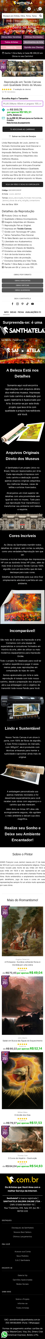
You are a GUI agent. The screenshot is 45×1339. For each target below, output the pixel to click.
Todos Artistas (11, 42)
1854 (16, 204)
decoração (18, 198)
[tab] (6, 312)
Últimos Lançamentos (22, 1236)
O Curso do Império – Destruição (22, 1158)
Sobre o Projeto (22, 1299)
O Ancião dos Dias (22, 1115)
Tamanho (23, 98)
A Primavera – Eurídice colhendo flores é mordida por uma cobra (22, 963)
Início (9, 21)
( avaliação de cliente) (22, 89)
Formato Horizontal (32, 198)
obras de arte (15, 200)
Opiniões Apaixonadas (22, 1280)
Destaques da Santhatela (23, 1228)
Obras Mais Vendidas (11, 37)
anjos (11, 198)
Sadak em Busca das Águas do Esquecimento (22, 1041)
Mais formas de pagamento (18, 123)
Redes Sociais (22, 1284)
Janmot (5, 200)
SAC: (22, 1319)
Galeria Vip (11, 47)
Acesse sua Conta (22, 1251)
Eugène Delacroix (22, 959)
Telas (17, 21)
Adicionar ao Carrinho (24, 129)
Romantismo (14, 23)
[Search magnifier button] (40, 16)
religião (25, 200)
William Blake (23, 1112)
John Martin (22, 1038)
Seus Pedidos (22, 1256)
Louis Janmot (30, 23)
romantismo (34, 200)
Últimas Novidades (34, 37)
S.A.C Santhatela (22, 1260)
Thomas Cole (23, 1155)
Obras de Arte (29, 21)
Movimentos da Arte (33, 42)
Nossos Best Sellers (22, 1232)
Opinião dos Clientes (33, 47)
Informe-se (23, 1303)
